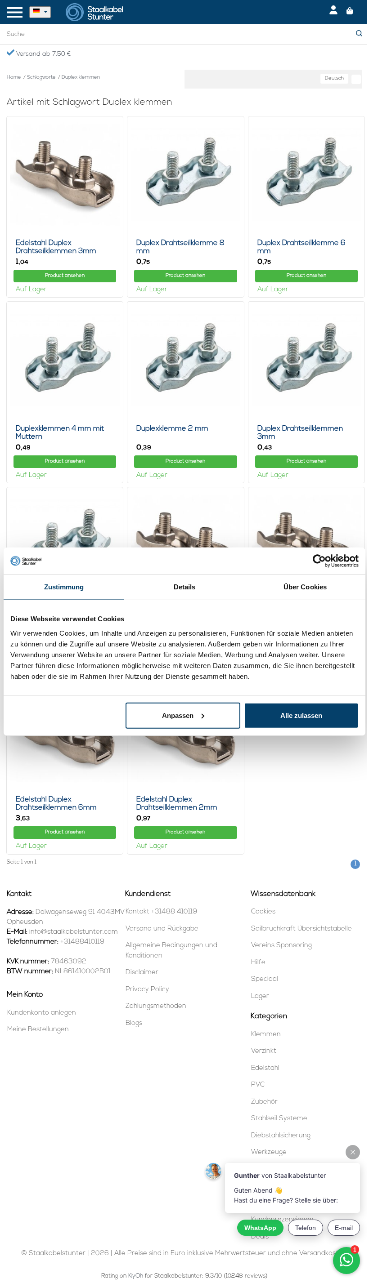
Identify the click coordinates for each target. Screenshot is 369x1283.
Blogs (134, 1023)
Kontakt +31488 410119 (161, 912)
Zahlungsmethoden (156, 1006)
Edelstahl (265, 1068)
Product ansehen (65, 275)
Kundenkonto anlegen (41, 1013)
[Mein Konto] (333, 12)
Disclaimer (142, 972)
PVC (258, 1085)
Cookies (263, 912)
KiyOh (135, 1276)
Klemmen (266, 1034)
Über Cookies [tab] (305, 587)
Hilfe (258, 962)
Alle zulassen (301, 715)
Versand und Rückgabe (162, 929)
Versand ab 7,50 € (42, 54)
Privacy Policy (147, 989)
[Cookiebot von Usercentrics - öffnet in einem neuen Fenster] (319, 561)
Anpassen (178, 715)
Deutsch (334, 78)
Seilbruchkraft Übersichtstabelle (301, 929)
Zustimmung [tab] (64, 587)
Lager (260, 996)
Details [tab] (185, 587)
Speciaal (264, 979)
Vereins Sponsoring (281, 945)
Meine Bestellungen (38, 1029)
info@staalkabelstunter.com (73, 932)
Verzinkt (263, 1051)
